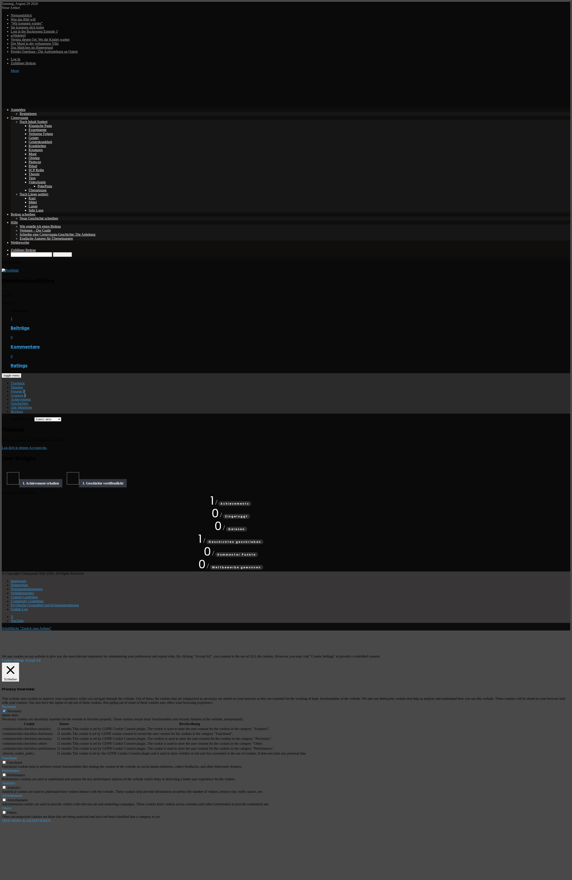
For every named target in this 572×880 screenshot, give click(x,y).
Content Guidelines (24, 597)
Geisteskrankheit (40, 142)
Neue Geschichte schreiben (39, 218)
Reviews (17, 411)
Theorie (34, 174)
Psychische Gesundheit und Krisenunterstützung (45, 605)
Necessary (14, 711)
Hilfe (14, 222)
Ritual (33, 166)
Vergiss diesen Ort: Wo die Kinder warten (40, 39)
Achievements (21, 399)
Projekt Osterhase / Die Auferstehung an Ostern (44, 51)
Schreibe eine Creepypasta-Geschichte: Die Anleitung (57, 234)
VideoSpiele (37, 182)
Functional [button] (9, 758)
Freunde (18, 391)
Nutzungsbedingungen (27, 589)
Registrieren (28, 114)
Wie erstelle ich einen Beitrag (40, 226)
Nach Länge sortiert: (34, 194)
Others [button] (6, 808)
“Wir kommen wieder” (27, 23)
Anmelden (18, 110)
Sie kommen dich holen (27, 27)
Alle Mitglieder (21, 407)
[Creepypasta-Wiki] (69, 102)
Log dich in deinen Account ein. (24, 448)
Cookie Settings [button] (13, 660)
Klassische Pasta (40, 126)
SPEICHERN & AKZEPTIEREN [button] (26, 821)
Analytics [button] (8, 783)
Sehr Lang (36, 210)
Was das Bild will (23, 19)
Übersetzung (37, 190)
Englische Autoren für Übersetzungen (46, 238)
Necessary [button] (9, 707)
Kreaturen (36, 150)
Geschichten (19, 403)
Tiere (32, 178)
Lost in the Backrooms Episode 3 (34, 31)
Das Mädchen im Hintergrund (32, 47)
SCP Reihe (36, 170)
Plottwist (35, 162)
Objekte (34, 158)
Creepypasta (19, 118)
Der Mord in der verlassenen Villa (35, 43)
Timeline (17, 387)
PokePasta (45, 186)
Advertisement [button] (12, 796)
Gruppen (18, 395)
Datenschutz (19, 585)
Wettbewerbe (20, 242)
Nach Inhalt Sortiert (33, 122)
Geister (34, 138)
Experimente (37, 130)
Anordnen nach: (22, 419)
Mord (32, 154)
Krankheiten (37, 146)
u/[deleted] (18, 35)
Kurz (32, 198)
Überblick (18, 383)
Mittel (33, 202)
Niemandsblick (21, 15)
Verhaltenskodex (22, 593)
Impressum (18, 581)
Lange (33, 206)
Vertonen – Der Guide (35, 230)
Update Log (19, 609)
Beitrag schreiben (23, 214)
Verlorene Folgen (41, 134)
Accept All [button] (32, 660)
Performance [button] (11, 770)
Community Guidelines (27, 601)
